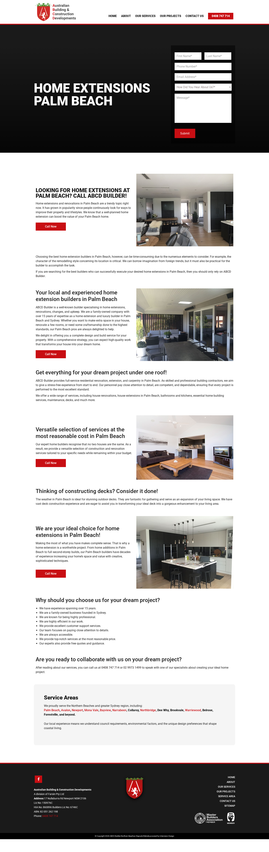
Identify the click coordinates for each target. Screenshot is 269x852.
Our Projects (170, 16)
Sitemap (229, 805)
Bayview (105, 710)
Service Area (226, 796)
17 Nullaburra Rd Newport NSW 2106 (65, 798)
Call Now (51, 226)
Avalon (65, 710)
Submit (185, 133)
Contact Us (195, 16)
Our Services (145, 16)
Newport (77, 710)
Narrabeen (119, 710)
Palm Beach (52, 710)
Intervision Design (167, 836)
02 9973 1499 (132, 667)
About (126, 16)
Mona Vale (91, 710)
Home (113, 16)
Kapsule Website (143, 836)
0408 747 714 (221, 16)
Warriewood (193, 710)
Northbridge (148, 710)
